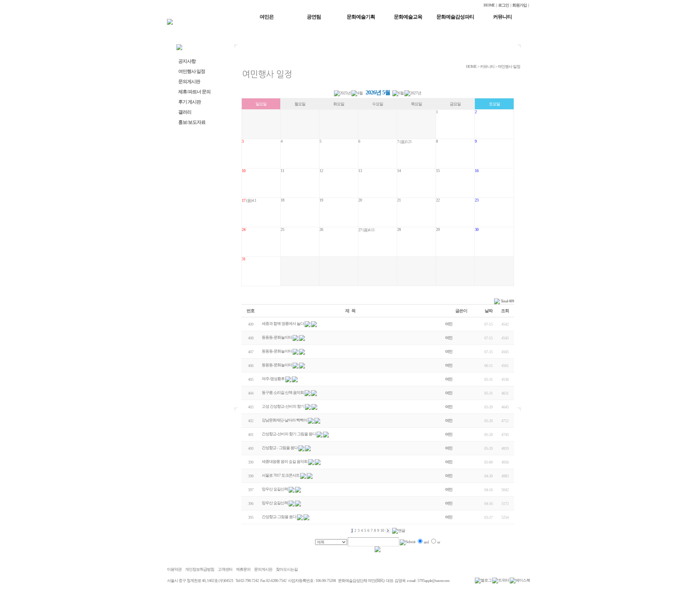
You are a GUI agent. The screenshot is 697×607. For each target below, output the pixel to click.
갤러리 (184, 112)
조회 (505, 310)
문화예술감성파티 (455, 17)
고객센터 (225, 569)
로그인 (503, 5)
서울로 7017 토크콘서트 (280, 475)
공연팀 (314, 17)
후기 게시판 (189, 102)
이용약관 (174, 569)
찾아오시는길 (287, 569)
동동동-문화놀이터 (277, 337)
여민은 (267, 17)
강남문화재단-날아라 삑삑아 (284, 420)
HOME (489, 5)
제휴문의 (243, 569)
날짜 (489, 310)
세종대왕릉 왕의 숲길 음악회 (284, 461)
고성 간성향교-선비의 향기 (283, 406)
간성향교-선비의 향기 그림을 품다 (289, 434)
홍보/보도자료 (191, 122)
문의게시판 (189, 81)
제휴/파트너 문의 (194, 91)
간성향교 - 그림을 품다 (280, 447)
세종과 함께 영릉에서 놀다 (283, 323)
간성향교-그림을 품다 (279, 516)
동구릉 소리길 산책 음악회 (283, 392)
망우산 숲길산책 (275, 489)
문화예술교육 (408, 17)
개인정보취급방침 (199, 569)
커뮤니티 (502, 17)
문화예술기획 (361, 17)
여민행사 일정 (191, 71)
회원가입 (519, 5)
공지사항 (187, 61)
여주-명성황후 (273, 378)
